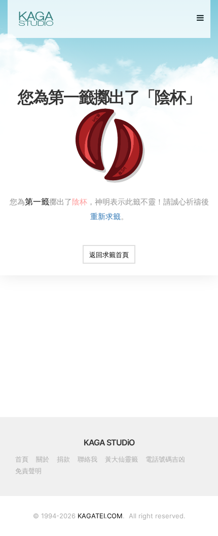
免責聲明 (28, 471)
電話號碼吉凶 (165, 459)
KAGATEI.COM (100, 516)
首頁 (21, 459)
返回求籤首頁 (109, 255)
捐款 (63, 459)
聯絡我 (87, 459)
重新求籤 (105, 216)
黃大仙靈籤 (121, 459)
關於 (42, 459)
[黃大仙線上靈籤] (35, 19)
